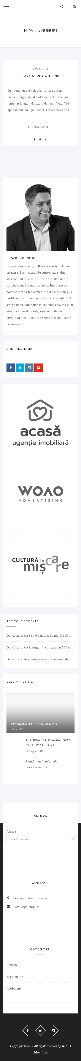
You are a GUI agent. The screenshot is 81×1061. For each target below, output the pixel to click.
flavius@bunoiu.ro (26, 907)
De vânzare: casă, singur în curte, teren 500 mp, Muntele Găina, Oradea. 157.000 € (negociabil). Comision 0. (40, 647)
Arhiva (11, 831)
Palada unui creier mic (41, 761)
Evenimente (14, 976)
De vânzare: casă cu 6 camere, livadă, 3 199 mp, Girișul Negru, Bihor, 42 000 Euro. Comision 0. (40, 635)
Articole (40, 69)
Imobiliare (13, 988)
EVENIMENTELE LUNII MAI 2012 (35, 724)
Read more (40, 126)
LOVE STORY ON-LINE (40, 75)
